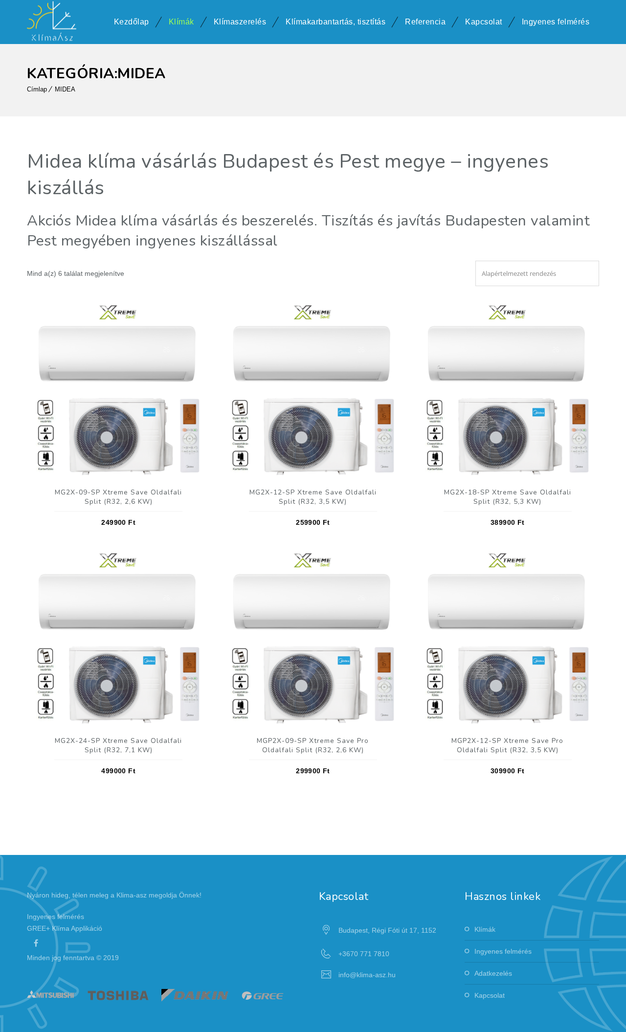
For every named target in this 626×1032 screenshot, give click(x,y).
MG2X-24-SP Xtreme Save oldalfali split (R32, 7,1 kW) (118, 745)
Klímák (181, 22)
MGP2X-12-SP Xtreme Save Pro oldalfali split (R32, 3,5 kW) (507, 745)
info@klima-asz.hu (367, 975)
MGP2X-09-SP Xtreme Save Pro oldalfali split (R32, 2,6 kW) (313, 745)
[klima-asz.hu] (51, 22)
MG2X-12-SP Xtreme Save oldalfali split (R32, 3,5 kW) (313, 497)
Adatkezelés (493, 973)
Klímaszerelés (240, 22)
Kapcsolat (483, 22)
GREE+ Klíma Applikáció (64, 928)
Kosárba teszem (119, 389)
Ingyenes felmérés (556, 22)
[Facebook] (36, 943)
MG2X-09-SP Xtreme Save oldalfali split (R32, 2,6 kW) (118, 497)
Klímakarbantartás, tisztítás (335, 22)
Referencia (425, 22)
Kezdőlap (131, 22)
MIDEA (65, 89)
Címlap (37, 89)
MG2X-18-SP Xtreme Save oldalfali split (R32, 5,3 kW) (507, 497)
